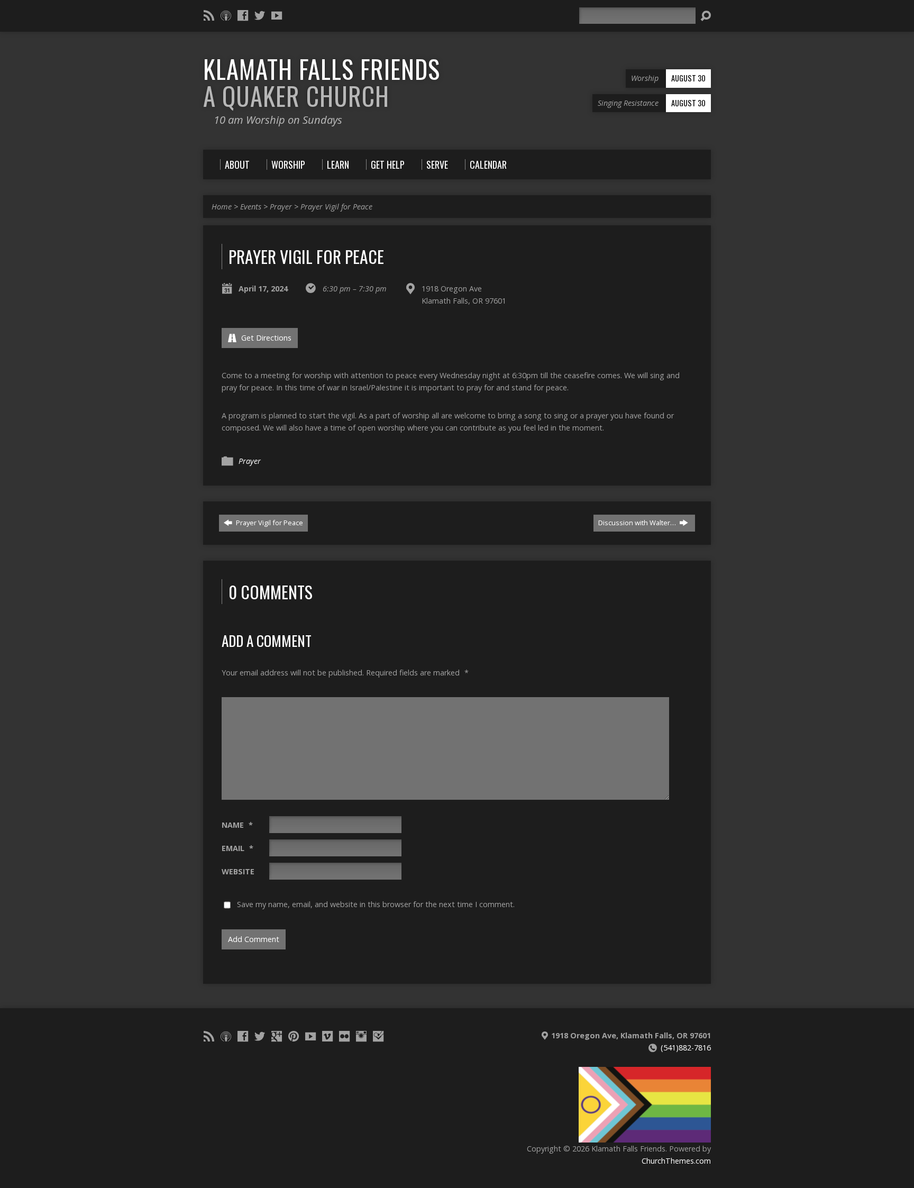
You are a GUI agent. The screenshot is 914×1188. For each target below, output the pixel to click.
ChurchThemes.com (676, 1161)
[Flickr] (344, 1036)
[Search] (705, 16)
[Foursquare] (378, 1036)
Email (237, 848)
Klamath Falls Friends (321, 82)
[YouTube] (276, 15)
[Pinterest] (293, 1036)
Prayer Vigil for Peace (336, 207)
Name (237, 825)
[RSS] (209, 15)
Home (222, 207)
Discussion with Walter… (638, 522)
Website (238, 871)
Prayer (281, 207)
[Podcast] (226, 15)
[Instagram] (361, 1036)
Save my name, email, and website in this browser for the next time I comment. (376, 904)
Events (250, 207)
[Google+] (276, 1036)
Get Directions (265, 338)
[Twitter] (259, 15)
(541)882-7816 (686, 1048)
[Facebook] (242, 15)
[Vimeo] (327, 1036)
